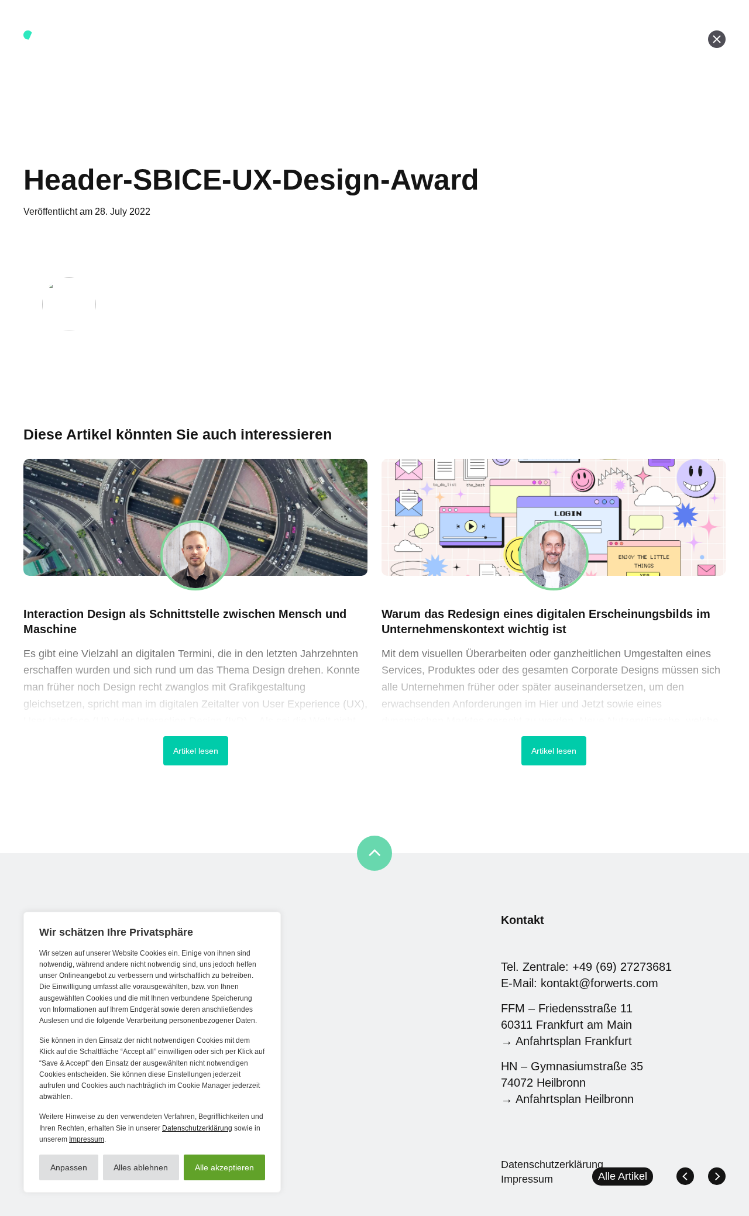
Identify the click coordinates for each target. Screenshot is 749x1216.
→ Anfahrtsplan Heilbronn (567, 1099)
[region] (152, 1052)
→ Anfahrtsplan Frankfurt (566, 1041)
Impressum (86, 1139)
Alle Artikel (622, 1176)
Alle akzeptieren (224, 1167)
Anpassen (68, 1167)
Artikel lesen (195, 750)
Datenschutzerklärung (197, 1128)
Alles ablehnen (141, 1167)
